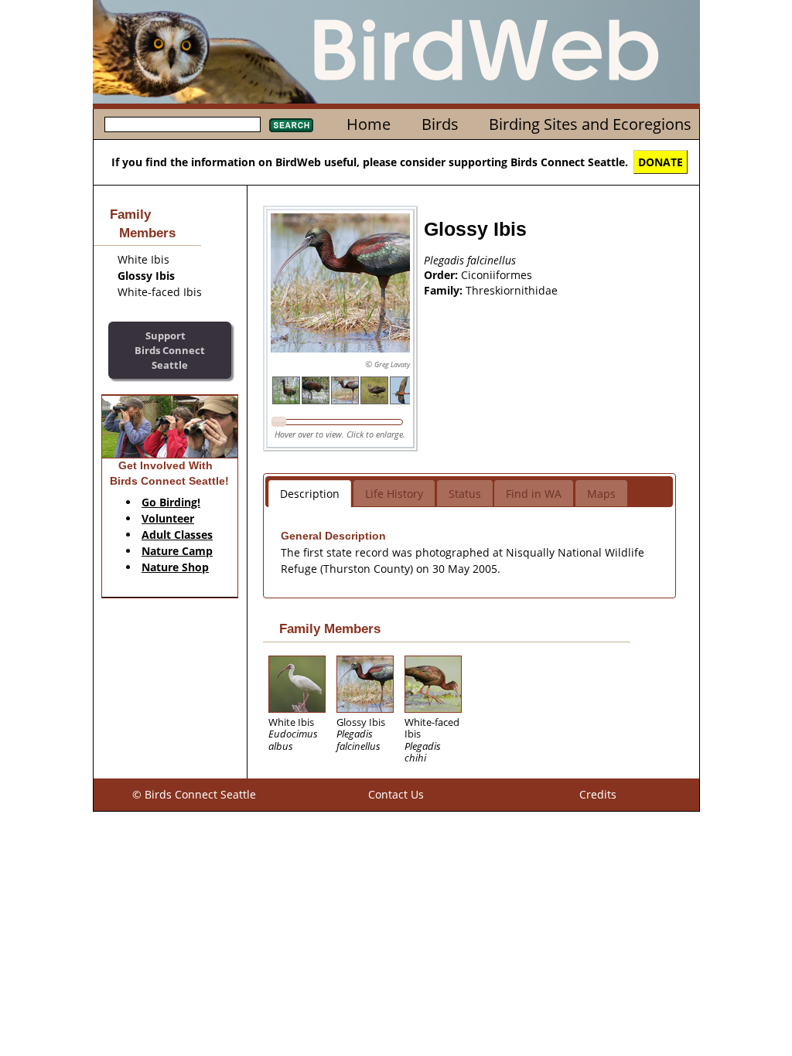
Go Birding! (171, 502)
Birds (440, 124)
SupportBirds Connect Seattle (170, 350)
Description (310, 493)
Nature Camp (177, 550)
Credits (597, 794)
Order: (442, 274)
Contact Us (396, 794)
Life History (394, 493)
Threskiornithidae (512, 290)
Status (465, 493)
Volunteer (168, 518)
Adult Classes (177, 534)
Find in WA (534, 493)
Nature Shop (175, 567)
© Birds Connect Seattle (194, 794)
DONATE (660, 162)
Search (291, 125)
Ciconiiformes (496, 274)
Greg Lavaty (392, 364)
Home (368, 124)
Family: (445, 290)
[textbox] (182, 124)
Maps (601, 493)
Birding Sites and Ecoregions (590, 124)
